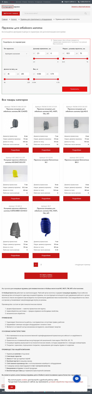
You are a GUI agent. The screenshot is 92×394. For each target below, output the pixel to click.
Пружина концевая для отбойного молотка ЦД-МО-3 (77, 110)
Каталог (12, 2)
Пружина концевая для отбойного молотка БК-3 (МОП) (15, 110)
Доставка (18, 2)
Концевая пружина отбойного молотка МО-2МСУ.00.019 (15, 161)
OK (12, 387)
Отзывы (24, 2)
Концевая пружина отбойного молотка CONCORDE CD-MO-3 (15, 209)
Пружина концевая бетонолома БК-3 (77, 161)
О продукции (38, 2)
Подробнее (15, 150)
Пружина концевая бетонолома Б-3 (46, 161)
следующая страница (82, 265)
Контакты (31, 2)
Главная (5, 19)
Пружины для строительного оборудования (36, 19)
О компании (46, 2)
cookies (24, 380)
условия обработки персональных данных (66, 382)
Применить (74, 89)
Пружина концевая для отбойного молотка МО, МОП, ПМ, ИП (46, 111)
